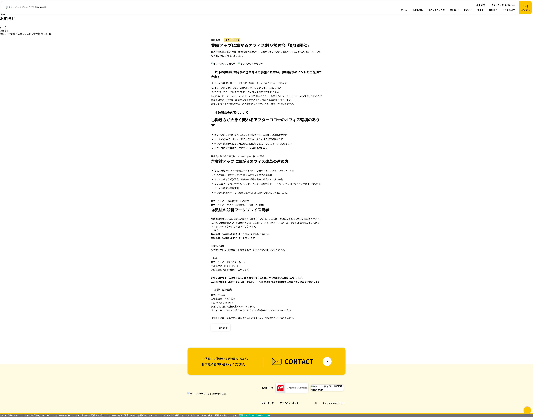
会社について (508, 9)
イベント (236, 40)
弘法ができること (436, 9)
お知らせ (493, 9)
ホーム (404, 9)
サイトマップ (267, 402)
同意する (243, 415)
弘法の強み (418, 9)
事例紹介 (454, 9)
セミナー (468, 9)
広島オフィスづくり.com (503, 5)
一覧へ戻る (222, 327)
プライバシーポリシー (290, 402)
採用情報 (480, 5)
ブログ (480, 9)
